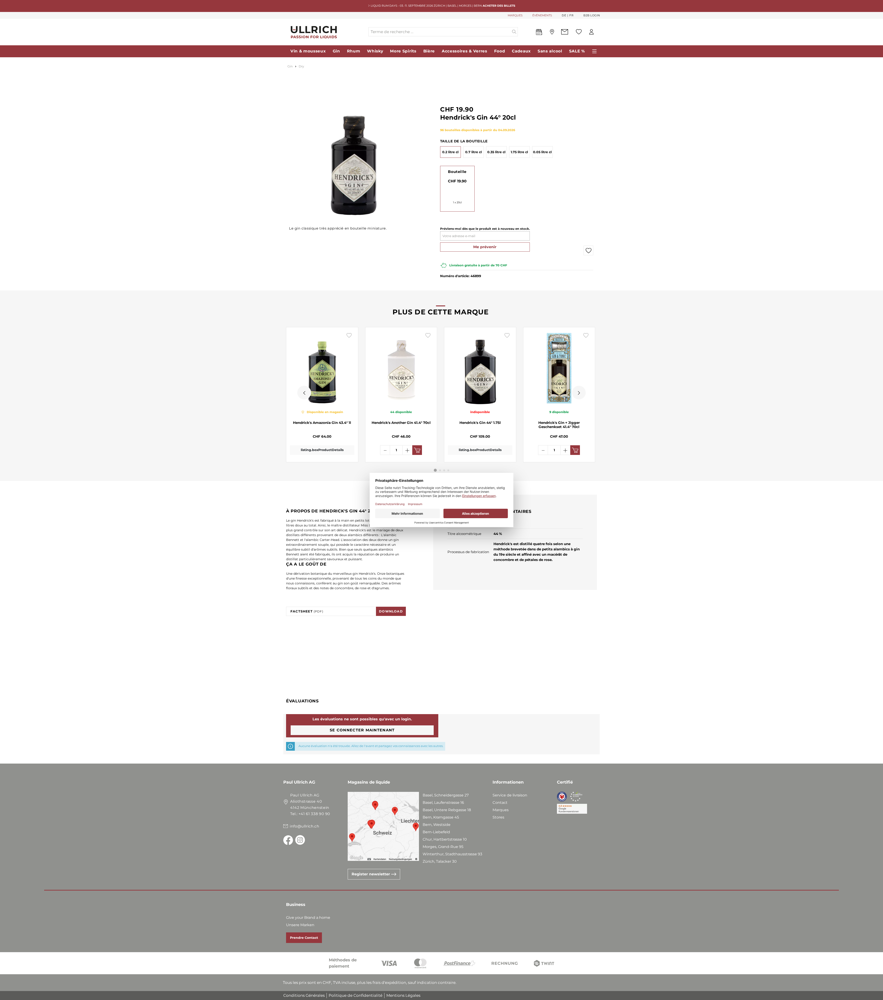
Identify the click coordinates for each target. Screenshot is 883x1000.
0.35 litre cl (496, 152)
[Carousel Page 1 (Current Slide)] (435, 470)
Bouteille (457, 172)
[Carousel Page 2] (440, 470)
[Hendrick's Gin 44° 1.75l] (480, 368)
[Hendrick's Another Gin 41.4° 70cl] (401, 368)
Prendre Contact (304, 938)
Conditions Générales (304, 995)
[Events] (539, 33)
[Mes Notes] (578, 31)
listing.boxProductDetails (322, 450)
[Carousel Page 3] (444, 470)
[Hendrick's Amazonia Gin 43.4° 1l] (322, 368)
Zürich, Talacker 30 (440, 861)
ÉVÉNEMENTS (542, 15)
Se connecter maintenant (362, 730)
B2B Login (591, 15)
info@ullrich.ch (304, 826)
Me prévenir (484, 247)
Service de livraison (510, 795)
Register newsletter (371, 874)
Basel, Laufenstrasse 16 (443, 802)
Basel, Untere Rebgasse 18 (447, 810)
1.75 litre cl (519, 152)
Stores (498, 817)
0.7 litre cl (473, 152)
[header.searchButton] (514, 31)
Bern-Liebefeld (436, 832)
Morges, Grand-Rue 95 (443, 847)
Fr (571, 15)
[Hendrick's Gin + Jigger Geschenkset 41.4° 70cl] (559, 368)
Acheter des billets (499, 5)
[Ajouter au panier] (417, 450)
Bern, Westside (436, 824)
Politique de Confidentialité (355, 995)
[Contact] (564, 31)
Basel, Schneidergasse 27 (446, 795)
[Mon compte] (591, 31)
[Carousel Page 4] (448, 470)
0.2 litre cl (450, 152)
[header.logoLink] (325, 32)
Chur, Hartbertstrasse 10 (445, 839)
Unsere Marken (300, 925)
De (564, 15)
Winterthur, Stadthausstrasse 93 (452, 854)
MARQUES (515, 15)
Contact (500, 802)
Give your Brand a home (308, 917)
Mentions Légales (403, 995)
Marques (501, 810)
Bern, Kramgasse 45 (441, 817)
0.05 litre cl (542, 152)
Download (391, 611)
